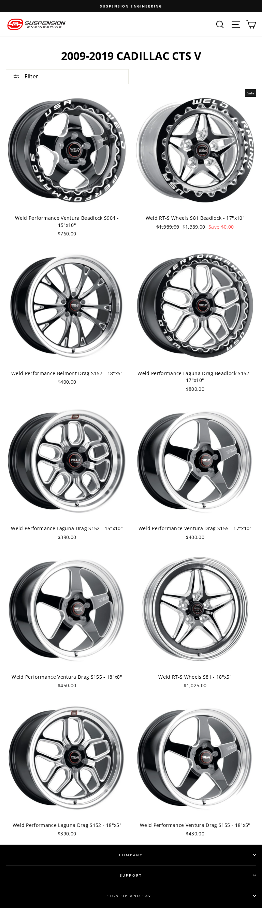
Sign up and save (131, 895)
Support (131, 875)
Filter (30, 76)
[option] (131, 6)
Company (131, 854)
